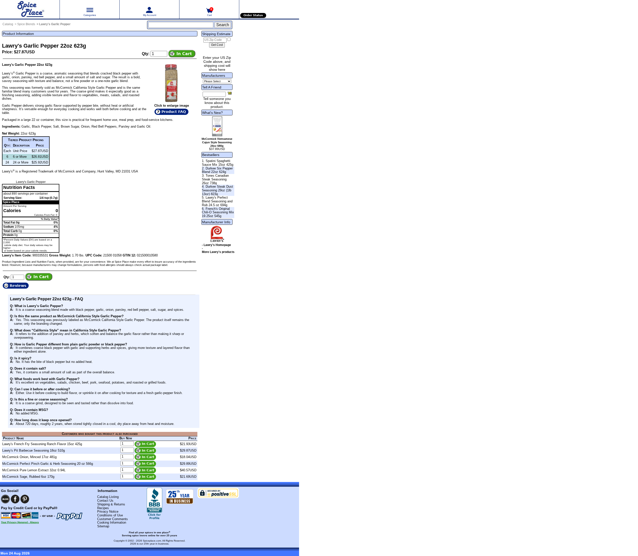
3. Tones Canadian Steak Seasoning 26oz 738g (215, 179)
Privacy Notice (107, 511)
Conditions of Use (110, 515)
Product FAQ (173, 112)
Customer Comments (112, 519)
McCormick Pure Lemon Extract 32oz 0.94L (34, 470)
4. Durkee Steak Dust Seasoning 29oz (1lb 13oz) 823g (217, 190)
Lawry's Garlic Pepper (55, 24)
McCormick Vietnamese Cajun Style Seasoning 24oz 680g (217, 142)
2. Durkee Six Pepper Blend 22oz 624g (217, 170)
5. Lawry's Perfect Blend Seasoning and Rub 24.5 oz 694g (217, 201)
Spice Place (11, 202)
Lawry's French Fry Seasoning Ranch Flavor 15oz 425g (42, 444)
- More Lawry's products (218, 250)
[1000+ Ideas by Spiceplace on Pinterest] (24, 499)
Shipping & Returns (111, 504)
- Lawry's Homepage (216, 245)
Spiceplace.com (152, 540)
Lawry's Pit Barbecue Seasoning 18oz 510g (33, 450)
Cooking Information (111, 522)
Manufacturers (213, 76)
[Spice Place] (30, 9)
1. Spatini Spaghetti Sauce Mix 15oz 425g (217, 162)
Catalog (7, 24)
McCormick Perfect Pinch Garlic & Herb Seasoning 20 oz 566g (47, 464)
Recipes (103, 508)
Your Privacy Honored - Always (20, 522)
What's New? (212, 113)
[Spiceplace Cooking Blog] (5, 499)
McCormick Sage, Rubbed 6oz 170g (28, 476)
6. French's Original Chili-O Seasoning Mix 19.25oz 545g (218, 212)
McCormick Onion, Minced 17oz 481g (29, 457)
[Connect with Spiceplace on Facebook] (15, 499)
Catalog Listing (108, 497)
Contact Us (105, 500)
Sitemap (103, 526)
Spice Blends (26, 24)
